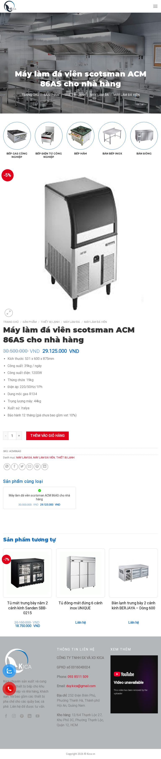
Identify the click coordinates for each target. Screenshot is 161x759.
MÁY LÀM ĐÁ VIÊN (127, 95)
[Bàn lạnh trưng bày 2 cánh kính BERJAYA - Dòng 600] (133, 573)
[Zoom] (9, 313)
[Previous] (9, 134)
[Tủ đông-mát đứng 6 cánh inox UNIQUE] (80, 573)
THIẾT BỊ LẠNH (75, 95)
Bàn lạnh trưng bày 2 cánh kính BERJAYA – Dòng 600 (133, 605)
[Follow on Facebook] (6, 716)
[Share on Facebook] (14, 466)
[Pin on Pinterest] (37, 466)
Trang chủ (30, 95)
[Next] (151, 134)
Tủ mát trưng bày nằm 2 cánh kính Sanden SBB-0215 (27, 608)
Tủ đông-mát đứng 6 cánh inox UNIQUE (80, 605)
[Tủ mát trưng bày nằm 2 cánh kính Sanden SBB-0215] (27, 573)
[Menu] (155, 6)
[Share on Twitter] (22, 466)
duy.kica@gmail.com (81, 686)
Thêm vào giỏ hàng (47, 436)
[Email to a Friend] (29, 466)
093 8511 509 (78, 677)
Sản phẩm (51, 95)
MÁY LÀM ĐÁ (99, 95)
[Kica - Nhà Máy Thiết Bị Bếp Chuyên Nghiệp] (24, 6)
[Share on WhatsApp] (7, 466)
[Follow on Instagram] (14, 716)
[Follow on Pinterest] (22, 716)
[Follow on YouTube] (37, 716)
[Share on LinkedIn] (44, 466)
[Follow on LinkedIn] (29, 716)
